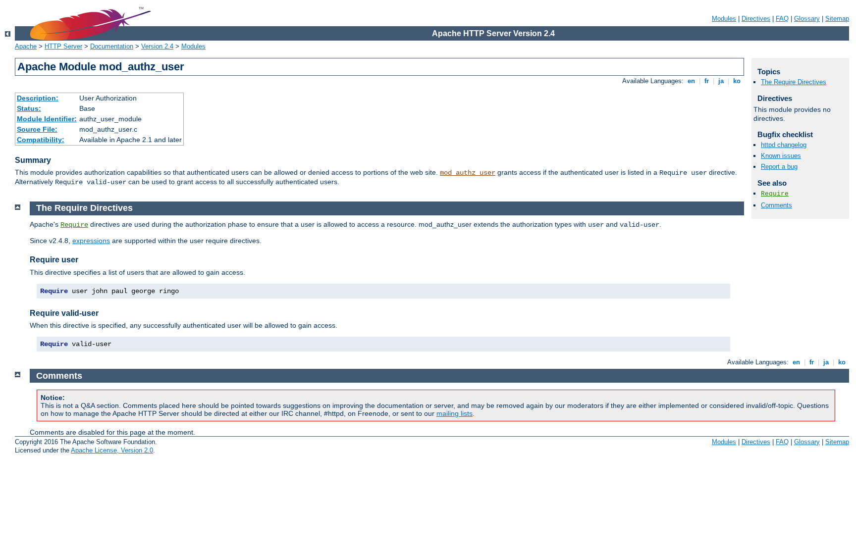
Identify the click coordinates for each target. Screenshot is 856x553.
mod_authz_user (467, 173)
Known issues (781, 155)
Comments (776, 205)
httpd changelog (783, 145)
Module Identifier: (47, 119)
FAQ (782, 18)
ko (737, 81)
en (691, 81)
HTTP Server (63, 46)
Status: (29, 108)
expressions (91, 241)
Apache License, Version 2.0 (112, 450)
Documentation (111, 46)
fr (706, 81)
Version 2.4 (157, 46)
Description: (37, 98)
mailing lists (454, 413)
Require (775, 194)
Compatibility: (40, 140)
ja (721, 81)
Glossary (807, 18)
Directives (756, 18)
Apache (26, 46)
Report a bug (779, 166)
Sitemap (837, 18)
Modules (724, 18)
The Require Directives (793, 82)
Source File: (37, 129)
